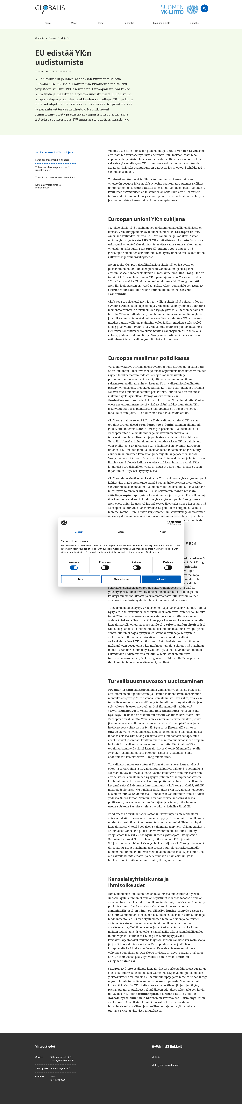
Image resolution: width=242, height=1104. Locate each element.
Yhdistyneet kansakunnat (165, 1065)
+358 (53, 1076)
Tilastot (100, 23)
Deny (80, 579)
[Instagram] (204, 1062)
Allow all (161, 579)
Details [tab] (121, 532)
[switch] (105, 567)
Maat (73, 23)
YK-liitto (156, 1057)
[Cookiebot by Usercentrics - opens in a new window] (168, 523)
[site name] (50, 9)
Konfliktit (129, 23)
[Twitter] (204, 1054)
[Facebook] (204, 1046)
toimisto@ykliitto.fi (60, 1068)
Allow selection (121, 579)
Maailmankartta (161, 23)
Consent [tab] (79, 532)
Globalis (194, 23)
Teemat (47, 23)
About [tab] (163, 532)
